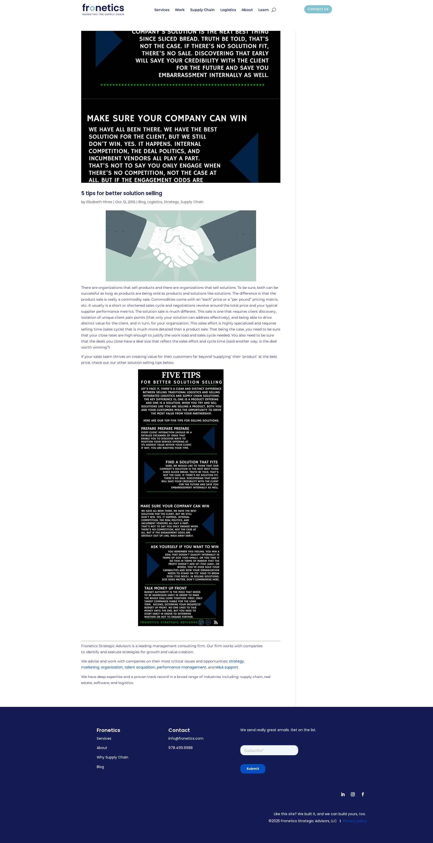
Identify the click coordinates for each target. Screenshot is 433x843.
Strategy (171, 201)
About (247, 10)
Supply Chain (202, 10)
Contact (179, 730)
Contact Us (318, 9)
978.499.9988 (180, 747)
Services (161, 10)
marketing (90, 667)
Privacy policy (355, 820)
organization (112, 667)
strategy (236, 661)
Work (180, 10)
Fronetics (108, 730)
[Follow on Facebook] (363, 794)
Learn (263, 10)
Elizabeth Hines (99, 201)
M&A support (226, 667)
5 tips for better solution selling (121, 193)
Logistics (228, 10)
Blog (142, 201)
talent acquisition (140, 667)
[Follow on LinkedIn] (343, 794)
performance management (181, 667)
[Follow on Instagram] (353, 794)
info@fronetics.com (185, 738)
